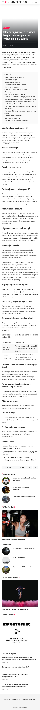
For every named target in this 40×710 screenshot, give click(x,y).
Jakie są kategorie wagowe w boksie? (24, 548)
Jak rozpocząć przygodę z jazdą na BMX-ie (15, 609)
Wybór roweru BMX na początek (22, 567)
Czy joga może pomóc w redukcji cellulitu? (15, 667)
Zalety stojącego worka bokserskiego (24, 496)
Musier (33, 699)
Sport (6, 27)
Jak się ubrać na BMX (19, 557)
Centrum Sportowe (16, 2)
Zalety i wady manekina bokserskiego (13, 539)
